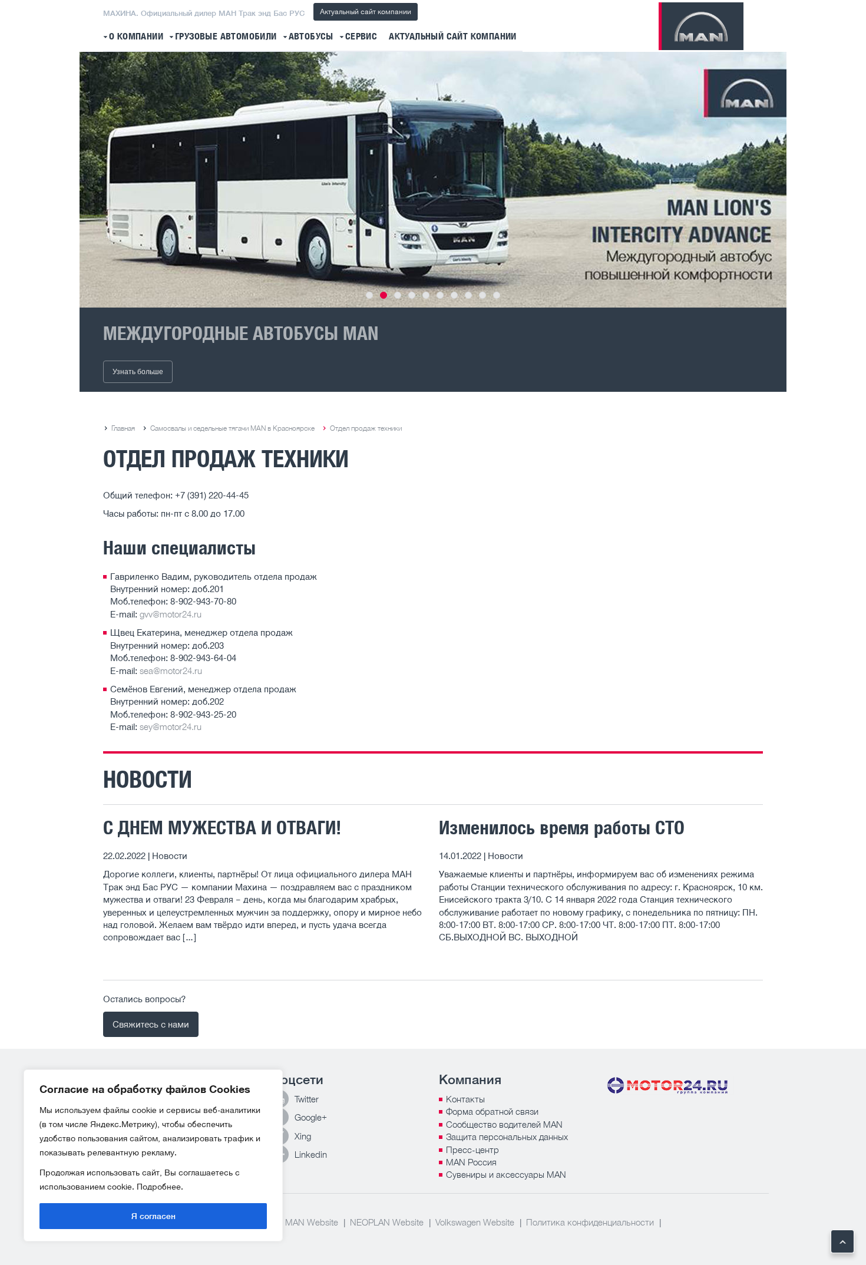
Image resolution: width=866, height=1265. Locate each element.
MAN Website (311, 1222)
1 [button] (369, 295)
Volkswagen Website (474, 1222)
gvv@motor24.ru (170, 614)
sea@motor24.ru (171, 670)
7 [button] (454, 295)
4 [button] (412, 295)
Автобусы (311, 37)
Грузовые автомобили (226, 37)
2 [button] (383, 295)
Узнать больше (138, 372)
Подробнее (159, 1186)
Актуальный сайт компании (365, 11)
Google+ (311, 1117)
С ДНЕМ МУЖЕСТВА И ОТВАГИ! (222, 827)
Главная (123, 428)
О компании (136, 37)
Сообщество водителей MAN (504, 1124)
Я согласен (153, 1216)
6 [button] (440, 295)
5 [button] (426, 295)
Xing (303, 1136)
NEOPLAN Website (387, 1222)
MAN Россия (471, 1162)
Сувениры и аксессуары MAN (506, 1174)
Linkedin (311, 1154)
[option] (433, 180)
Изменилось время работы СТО (562, 827)
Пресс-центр (472, 1149)
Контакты (465, 1099)
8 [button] (468, 295)
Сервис (361, 37)
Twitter (307, 1099)
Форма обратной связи (492, 1111)
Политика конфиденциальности (590, 1222)
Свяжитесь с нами (151, 1024)
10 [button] (497, 295)
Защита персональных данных (507, 1136)
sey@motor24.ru (170, 726)
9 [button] (482, 295)
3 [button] (398, 295)
